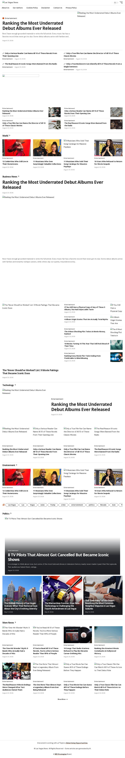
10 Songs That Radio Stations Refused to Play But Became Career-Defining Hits (76, 652)
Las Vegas (12, 506)
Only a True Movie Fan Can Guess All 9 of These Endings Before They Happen (78, 688)
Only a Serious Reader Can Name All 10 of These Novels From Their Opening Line (84, 112)
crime (63, 506)
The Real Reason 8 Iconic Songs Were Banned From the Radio (31, 64)
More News (8, 623)
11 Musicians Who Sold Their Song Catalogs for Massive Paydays (76, 164)
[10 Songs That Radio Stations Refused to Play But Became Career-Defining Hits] (78, 635)
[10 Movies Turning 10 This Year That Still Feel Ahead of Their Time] (116, 346)
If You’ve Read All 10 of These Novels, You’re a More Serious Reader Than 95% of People (46, 652)
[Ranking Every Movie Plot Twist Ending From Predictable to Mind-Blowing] (116, 358)
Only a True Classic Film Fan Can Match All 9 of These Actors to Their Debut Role (107, 688)
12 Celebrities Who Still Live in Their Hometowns (15, 162)
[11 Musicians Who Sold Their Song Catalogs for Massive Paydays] (78, 147)
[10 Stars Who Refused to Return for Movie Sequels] (108, 147)
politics (92, 506)
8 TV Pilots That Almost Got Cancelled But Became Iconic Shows (58, 558)
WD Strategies (61, 755)
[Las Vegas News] (10, 2)
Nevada (103, 506)
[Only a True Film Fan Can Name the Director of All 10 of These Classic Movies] (54, 124)
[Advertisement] (62, 724)
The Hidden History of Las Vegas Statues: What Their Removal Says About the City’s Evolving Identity (20, 607)
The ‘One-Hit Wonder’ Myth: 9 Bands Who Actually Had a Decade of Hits (15, 652)
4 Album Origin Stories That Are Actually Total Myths (86, 320)
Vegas (32, 506)
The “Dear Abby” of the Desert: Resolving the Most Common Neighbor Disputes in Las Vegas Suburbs (100, 605)
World (5, 135)
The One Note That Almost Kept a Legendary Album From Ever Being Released (47, 688)
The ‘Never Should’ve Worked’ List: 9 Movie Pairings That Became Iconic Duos (30, 373)
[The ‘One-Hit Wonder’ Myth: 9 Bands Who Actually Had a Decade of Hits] (16, 635)
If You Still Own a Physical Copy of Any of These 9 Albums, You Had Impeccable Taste (84, 309)
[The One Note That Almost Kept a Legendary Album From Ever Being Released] (47, 672)
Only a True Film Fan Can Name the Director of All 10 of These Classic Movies (77, 453)
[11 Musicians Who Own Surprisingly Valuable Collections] (47, 147)
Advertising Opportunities (77, 744)
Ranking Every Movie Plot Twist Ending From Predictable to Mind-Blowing (82, 358)
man (113, 506)
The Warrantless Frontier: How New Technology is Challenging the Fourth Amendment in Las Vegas (62, 607)
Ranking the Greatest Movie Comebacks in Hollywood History (106, 652)
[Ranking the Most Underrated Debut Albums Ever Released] (100, 30)
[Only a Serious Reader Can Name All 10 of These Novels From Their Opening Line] (116, 112)
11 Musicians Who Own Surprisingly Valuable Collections (47, 162)
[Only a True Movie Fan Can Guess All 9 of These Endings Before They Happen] (78, 672)
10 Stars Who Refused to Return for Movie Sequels (108, 162)
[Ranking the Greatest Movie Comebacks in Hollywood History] (108, 635)
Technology (8, 386)
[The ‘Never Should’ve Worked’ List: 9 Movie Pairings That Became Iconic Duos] (31, 337)
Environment (9, 466)
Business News (10, 176)
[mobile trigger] (120, 3)
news (43, 506)
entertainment (77, 506)
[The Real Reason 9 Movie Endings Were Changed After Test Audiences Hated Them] (16, 672)
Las (23, 506)
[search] (110, 2)
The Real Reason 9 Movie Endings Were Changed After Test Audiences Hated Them (16, 688)
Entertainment (11, 18)
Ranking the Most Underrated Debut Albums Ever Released (32, 25)
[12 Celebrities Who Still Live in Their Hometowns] (16, 147)
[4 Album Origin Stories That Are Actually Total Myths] (116, 322)
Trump (52, 506)
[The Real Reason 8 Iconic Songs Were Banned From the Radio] (116, 124)
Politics (6, 514)
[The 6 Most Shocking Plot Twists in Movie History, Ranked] (116, 334)
